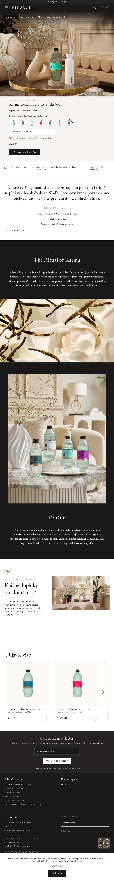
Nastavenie (57, 866)
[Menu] (6, 7)
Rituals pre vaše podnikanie (17, 822)
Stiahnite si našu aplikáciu (17, 830)
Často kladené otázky (15, 796)
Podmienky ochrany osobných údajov (22, 804)
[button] (109, 53)
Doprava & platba (12, 792)
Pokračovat (65, 831)
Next (70, 122)
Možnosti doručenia (44, 138)
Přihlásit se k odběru (57, 761)
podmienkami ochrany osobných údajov (67, 768)
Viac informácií (76, 861)
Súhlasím (57, 873)
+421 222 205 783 (11, 842)
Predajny (65, 785)
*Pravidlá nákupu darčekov (17, 785)
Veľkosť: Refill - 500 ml (21, 131)
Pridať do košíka (25, 152)
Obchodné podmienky (14, 800)
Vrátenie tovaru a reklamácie (18, 789)
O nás (6, 826)
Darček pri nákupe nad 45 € (57, 2)
